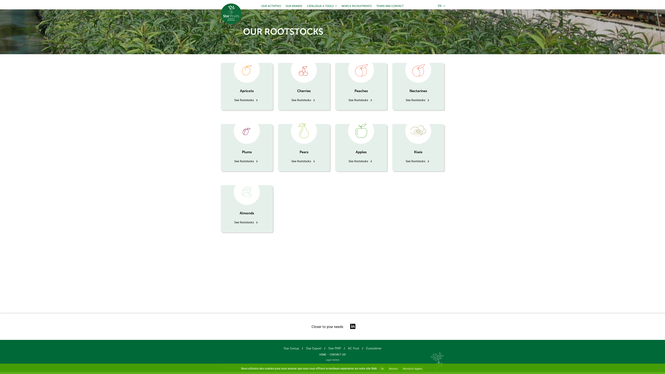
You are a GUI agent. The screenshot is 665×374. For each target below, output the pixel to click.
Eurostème (373, 348)
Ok (382, 368)
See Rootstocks (244, 100)
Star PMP (334, 348)
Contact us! (338, 354)
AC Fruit (353, 348)
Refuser (393, 368)
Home (322, 354)
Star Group (291, 348)
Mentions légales (412, 368)
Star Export (313, 348)
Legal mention (332, 360)
